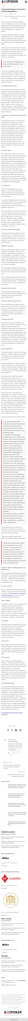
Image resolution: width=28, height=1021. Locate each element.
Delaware (15, 726)
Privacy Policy (14, 1019)
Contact (14, 1008)
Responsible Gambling (14, 1007)
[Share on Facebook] (8, 730)
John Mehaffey (4, 14)
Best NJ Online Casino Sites (10, 871)
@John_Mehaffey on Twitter (15, 750)
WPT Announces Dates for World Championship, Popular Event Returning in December (16, 795)
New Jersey (6, 919)
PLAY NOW (4, 865)
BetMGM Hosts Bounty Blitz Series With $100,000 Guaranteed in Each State (16, 823)
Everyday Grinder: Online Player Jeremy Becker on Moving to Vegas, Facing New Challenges (17, 805)
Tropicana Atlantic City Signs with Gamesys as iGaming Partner (11, 767)
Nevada (4, 956)
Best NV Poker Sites (7, 940)
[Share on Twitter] (12, 730)
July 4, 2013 (13, 14)
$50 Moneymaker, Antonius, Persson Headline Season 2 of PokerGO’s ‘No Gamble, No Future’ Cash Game (17, 786)
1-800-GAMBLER (21, 980)
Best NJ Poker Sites (7, 853)
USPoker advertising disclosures (8, 985)
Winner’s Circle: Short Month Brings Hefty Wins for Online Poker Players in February (17, 814)
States (4, 6)
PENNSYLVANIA (8, 832)
